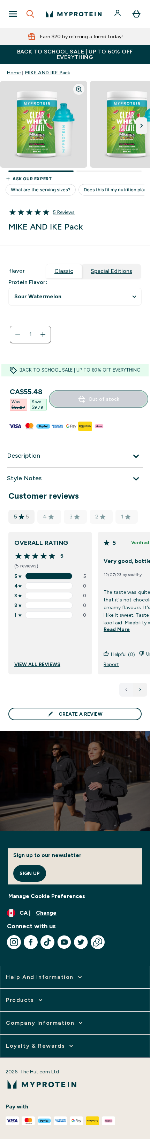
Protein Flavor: (27, 282)
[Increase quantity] (43, 334)
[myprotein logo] (74, 14)
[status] (30, 334)
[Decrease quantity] (17, 334)
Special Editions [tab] (111, 271)
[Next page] (140, 690)
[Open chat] (98, 942)
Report (111, 664)
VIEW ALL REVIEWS (37, 664)
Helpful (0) (123, 654)
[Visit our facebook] (31, 942)
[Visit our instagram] (14, 942)
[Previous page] (126, 690)
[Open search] (30, 14)
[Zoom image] (78, 89)
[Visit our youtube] (64, 942)
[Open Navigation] (12, 14)
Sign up (30, 873)
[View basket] (136, 14)
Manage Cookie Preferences (46, 896)
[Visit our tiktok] (47, 942)
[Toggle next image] (141, 125)
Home (14, 72)
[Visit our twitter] (81, 942)
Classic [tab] (63, 271)
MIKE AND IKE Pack (47, 72)
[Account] (118, 14)
